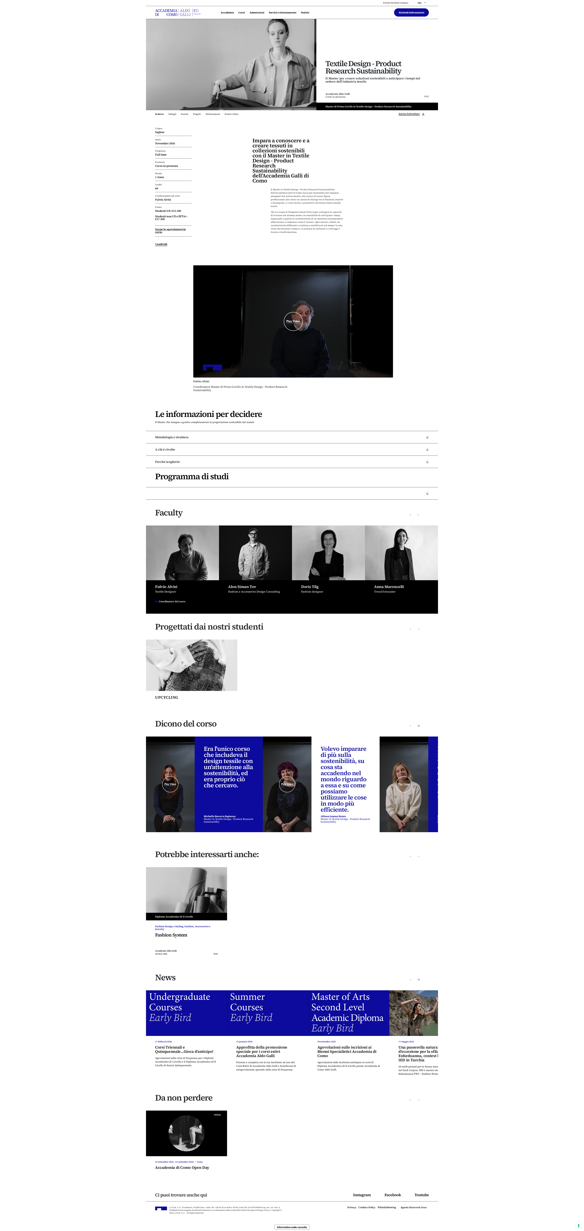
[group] (182, 569)
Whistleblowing (387, 1207)
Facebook (392, 1194)
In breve (159, 114)
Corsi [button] (241, 12)
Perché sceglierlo (167, 462)
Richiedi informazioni (411, 12)
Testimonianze (212, 114)
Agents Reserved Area (414, 1207)
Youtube (422, 1194)
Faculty (184, 114)
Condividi (161, 244)
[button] (410, 514)
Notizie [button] (305, 12)
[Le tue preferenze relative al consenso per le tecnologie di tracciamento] (579, 1226)
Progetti (197, 114)
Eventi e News (231, 114)
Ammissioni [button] (257, 12)
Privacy (351, 1207)
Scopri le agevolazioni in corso (170, 230)
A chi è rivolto (165, 449)
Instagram (362, 1194)
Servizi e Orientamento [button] (282, 12)
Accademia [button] (227, 12)
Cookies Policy (366, 1207)
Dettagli (172, 114)
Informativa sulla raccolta (292, 1227)
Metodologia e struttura (171, 437)
